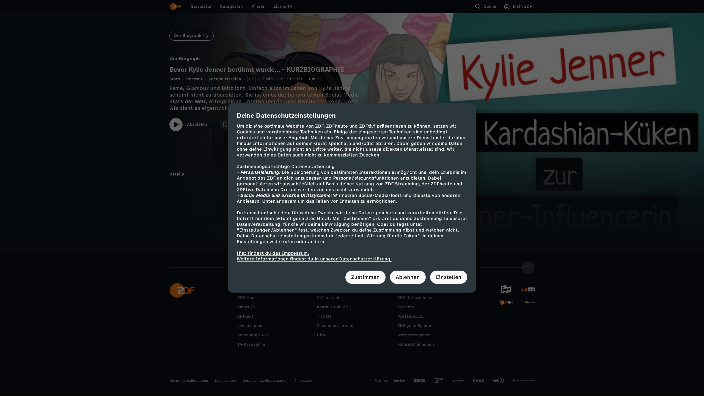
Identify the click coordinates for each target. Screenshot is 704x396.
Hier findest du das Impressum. (273, 253)
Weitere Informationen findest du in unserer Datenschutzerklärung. (314, 259)
